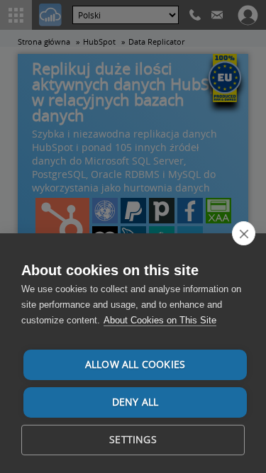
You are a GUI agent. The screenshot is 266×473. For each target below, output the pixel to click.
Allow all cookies (135, 364)
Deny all (135, 402)
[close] (243, 233)
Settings (133, 439)
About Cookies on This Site (160, 320)
